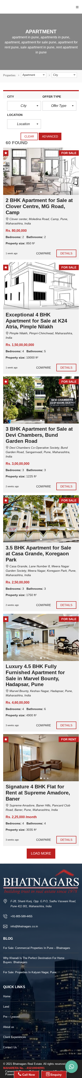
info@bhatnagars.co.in (24, 926)
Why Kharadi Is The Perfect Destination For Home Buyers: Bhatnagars (33, 960)
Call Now (28, 1074)
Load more (41, 853)
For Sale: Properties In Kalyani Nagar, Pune (29, 972)
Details (66, 253)
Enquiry (56, 1074)
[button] (24, 106)
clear (29, 136)
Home (6, 996)
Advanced (50, 136)
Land (6, 1006)
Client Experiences (14, 1037)
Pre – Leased (11, 1016)
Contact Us (10, 1047)
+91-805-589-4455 (21, 916)
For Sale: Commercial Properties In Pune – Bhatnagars (36, 948)
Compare (43, 253)
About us (8, 1027)
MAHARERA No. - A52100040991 (24, 1068)
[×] (71, 1066)
